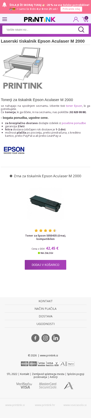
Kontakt (24, 374)
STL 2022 (12, 374)
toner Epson (74, 106)
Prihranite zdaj (71, 9)
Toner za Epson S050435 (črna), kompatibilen (45, 237)
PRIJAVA (76, 20)
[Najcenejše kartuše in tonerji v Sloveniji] (40, 19)
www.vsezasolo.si (75, 405)
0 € (84, 19)
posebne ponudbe (74, 123)
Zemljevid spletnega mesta (48, 374)
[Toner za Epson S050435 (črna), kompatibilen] (45, 203)
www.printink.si (15, 405)
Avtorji (54, 377)
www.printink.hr (45, 405)
